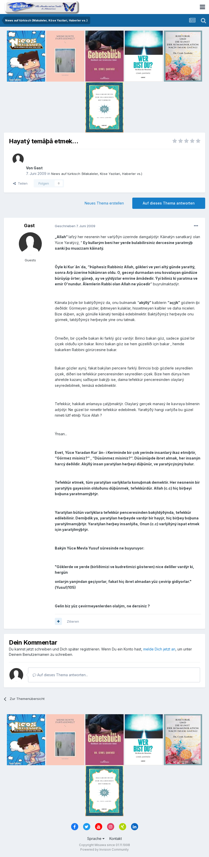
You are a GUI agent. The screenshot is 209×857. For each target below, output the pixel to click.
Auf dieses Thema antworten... (62, 675)
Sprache (94, 838)
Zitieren (73, 621)
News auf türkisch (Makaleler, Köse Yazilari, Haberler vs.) (96, 174)
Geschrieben (75, 226)
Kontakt (115, 838)
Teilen (22, 183)
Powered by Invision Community (104, 849)
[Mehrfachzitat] (58, 621)
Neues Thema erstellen (104, 203)
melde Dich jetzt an (159, 649)
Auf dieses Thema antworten (169, 203)
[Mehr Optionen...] (196, 226)
